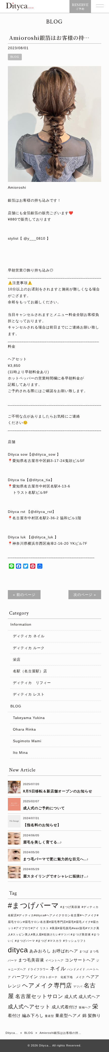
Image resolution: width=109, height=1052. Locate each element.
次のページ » (85, 595)
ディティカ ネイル (29, 636)
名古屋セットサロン (39, 996)
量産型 (49, 1015)
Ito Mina (20, 753)
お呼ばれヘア (65, 951)
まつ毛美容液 (31, 960)
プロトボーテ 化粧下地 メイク (62, 977)
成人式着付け (65, 1007)
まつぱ (83, 951)
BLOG (14, 56)
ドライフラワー (38, 969)
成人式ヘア (89, 996)
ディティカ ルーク (29, 648)
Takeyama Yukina (29, 718)
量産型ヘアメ (68, 1015)
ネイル (58, 968)
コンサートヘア (80, 960)
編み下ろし (33, 1015)
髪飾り (94, 1015)
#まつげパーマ (33, 905)
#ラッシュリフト (74, 940)
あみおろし (40, 951)
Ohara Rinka (24, 729)
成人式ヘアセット (29, 1006)
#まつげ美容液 (70, 906)
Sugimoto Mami (27, 741)
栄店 (17, 659)
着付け (14, 1015)
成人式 (70, 996)
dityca (18, 950)
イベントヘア (54, 960)
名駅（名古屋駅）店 (30, 671)
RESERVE (80, 6)
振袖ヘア (85, 1007)
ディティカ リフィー (32, 683)
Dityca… (12, 1032)
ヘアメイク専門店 (47, 985)
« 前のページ (24, 595)
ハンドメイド (76, 969)
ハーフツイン (25, 976)
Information (20, 624)
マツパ (77, 986)
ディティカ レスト (29, 694)
